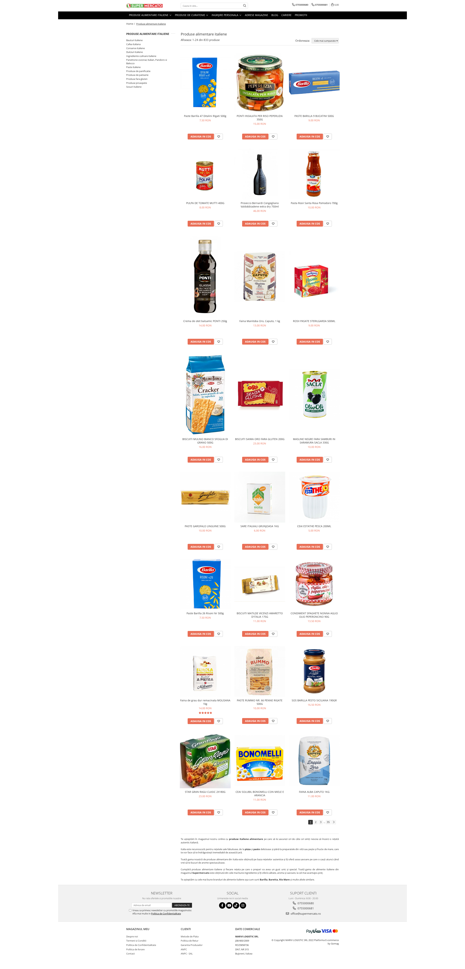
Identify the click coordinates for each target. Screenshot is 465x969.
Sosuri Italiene (133, 86)
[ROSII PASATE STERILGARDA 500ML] (314, 276)
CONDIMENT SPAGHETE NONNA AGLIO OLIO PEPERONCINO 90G (314, 615)
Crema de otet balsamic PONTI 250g (205, 321)
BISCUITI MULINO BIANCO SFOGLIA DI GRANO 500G (205, 440)
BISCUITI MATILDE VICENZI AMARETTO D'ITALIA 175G (260, 615)
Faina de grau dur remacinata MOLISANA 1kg (205, 702)
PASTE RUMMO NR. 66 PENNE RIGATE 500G (259, 702)
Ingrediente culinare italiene (141, 56)
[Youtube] (229, 905)
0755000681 (305, 908)
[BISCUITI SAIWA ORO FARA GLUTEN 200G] (259, 394)
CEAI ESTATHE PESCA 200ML (314, 526)
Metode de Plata (190, 936)
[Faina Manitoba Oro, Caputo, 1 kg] (259, 276)
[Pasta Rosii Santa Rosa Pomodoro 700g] (314, 174)
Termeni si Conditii (136, 940)
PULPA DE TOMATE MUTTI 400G (205, 203)
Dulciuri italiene (134, 52)
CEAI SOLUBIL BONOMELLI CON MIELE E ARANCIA (260, 793)
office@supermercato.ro (305, 913)
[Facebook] (222, 905)
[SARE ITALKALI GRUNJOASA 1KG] (259, 497)
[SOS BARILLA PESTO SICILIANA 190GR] (314, 671)
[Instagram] (243, 905)
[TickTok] (236, 905)
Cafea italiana (133, 44)
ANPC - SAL (187, 953)
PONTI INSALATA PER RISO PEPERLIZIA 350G (260, 117)
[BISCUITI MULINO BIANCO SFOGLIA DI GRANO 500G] (205, 394)
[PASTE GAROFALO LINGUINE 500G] (205, 497)
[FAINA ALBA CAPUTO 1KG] (314, 760)
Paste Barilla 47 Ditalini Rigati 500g (205, 116)
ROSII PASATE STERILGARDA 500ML (314, 321)
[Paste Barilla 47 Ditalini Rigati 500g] (205, 82)
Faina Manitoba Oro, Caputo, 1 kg (259, 321)
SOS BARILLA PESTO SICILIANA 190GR (314, 700)
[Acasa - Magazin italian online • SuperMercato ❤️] (144, 5)
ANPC (184, 949)
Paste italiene (133, 67)
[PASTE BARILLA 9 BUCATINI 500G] (314, 83)
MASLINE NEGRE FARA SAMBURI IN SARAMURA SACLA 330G (314, 440)
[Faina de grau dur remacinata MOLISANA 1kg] (205, 671)
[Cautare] (244, 6)
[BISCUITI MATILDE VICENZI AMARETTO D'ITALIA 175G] (259, 584)
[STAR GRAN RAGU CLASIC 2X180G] (205, 760)
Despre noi (132, 936)
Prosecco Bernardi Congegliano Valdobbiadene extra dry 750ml (260, 204)
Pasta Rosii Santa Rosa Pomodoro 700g (314, 203)
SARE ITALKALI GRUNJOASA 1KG (259, 526)
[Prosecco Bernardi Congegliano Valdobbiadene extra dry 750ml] (259, 174)
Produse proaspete (136, 83)
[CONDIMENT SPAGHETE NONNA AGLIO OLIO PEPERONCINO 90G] (314, 584)
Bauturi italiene (134, 40)
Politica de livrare (135, 949)
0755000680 (305, 903)
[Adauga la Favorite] (219, 136)
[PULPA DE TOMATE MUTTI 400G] (205, 174)
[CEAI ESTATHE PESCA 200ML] (314, 497)
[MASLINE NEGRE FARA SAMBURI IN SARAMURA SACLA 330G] (314, 394)
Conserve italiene (135, 48)
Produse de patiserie (137, 75)
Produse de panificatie (138, 71)
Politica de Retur (189, 940)
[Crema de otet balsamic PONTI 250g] (205, 276)
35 (328, 822)
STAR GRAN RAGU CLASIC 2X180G (205, 792)
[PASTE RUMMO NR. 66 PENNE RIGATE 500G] (259, 671)
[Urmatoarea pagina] (333, 822)
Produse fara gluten (136, 79)
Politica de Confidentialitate (166, 913)
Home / (131, 23)
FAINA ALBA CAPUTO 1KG (314, 792)
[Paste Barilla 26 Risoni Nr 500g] (205, 584)
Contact (130, 953)
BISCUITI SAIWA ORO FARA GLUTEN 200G (259, 439)
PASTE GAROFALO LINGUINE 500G (205, 526)
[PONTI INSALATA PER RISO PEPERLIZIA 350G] (259, 83)
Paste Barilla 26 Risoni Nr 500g (205, 613)
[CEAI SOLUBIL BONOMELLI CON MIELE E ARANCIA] (259, 760)
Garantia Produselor (192, 945)
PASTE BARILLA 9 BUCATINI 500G (314, 116)
